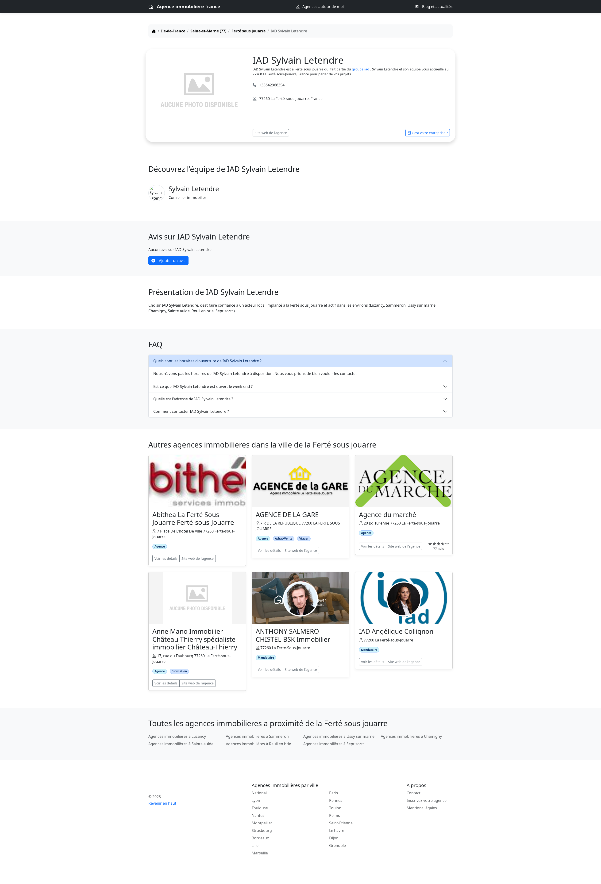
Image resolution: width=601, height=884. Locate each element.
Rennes (335, 800)
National (259, 792)
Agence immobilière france (188, 6)
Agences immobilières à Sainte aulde (180, 743)
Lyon (256, 800)
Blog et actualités (437, 6)
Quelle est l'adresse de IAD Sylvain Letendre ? (193, 398)
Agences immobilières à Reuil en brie (258, 743)
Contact (413, 792)
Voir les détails (165, 558)
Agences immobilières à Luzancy (177, 736)
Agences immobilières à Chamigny (411, 736)
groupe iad (360, 69)
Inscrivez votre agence (427, 800)
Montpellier (262, 823)
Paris (333, 792)
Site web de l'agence (271, 133)
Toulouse (260, 808)
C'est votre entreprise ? (430, 133)
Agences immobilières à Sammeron (257, 736)
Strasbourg (262, 830)
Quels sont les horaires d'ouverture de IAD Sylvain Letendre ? (207, 360)
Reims (334, 815)
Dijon (334, 838)
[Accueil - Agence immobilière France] (184, 786)
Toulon (335, 808)
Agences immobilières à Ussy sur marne (338, 736)
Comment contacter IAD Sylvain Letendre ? (191, 411)
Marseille (260, 853)
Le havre (336, 830)
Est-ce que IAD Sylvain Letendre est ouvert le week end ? (203, 386)
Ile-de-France (173, 31)
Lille (255, 845)
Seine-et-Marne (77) (208, 31)
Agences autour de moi (322, 6)
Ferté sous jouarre (248, 31)
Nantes (258, 815)
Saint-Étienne (341, 823)
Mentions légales (422, 808)
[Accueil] (154, 31)
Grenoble (337, 845)
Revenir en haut (162, 803)
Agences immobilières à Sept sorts (334, 743)
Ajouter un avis (172, 260)
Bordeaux (260, 838)
